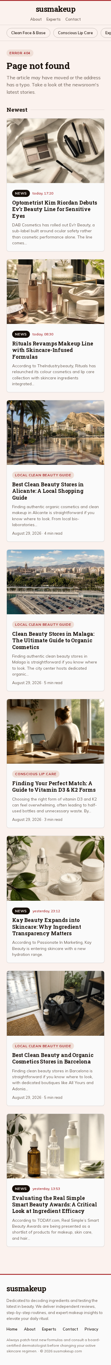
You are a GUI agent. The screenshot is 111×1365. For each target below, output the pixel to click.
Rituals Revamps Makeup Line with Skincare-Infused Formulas (52, 350)
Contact (73, 19)
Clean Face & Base (28, 32)
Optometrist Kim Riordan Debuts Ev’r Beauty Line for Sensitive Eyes (54, 209)
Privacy (91, 1329)
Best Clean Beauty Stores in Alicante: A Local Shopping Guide (48, 491)
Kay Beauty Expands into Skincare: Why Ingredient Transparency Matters (46, 927)
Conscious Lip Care (75, 32)
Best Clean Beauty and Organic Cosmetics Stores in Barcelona (53, 1058)
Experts (53, 19)
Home (12, 1329)
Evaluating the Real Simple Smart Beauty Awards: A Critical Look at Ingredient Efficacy (54, 1205)
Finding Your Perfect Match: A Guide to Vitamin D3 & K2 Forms (54, 786)
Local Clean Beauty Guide (43, 475)
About (36, 19)
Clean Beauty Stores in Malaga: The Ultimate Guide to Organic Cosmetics (53, 640)
